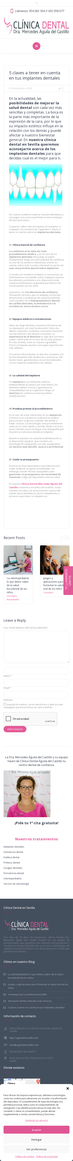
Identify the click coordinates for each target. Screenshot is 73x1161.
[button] (67, 1088)
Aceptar (36, 1130)
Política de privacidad (47, 1156)
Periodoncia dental (14, 873)
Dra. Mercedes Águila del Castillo (30, 757)
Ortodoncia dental (13, 852)
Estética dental (11, 857)
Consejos (12, 595)
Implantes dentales (14, 846)
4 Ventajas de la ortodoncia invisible (27, 994)
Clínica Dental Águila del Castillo (41, 761)
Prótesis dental (12, 862)
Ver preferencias (36, 1149)
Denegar (36, 1139)
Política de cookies (24, 1156)
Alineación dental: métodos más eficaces (30, 1001)
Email (7, 687)
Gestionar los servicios (36, 1120)
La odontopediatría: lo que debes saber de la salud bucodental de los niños (18, 585)
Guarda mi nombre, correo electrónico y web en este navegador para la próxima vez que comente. (33, 706)
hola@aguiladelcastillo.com (24, 1044)
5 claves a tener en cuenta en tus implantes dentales (36, 1007)
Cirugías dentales (13, 867)
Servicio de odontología (16, 883)
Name (8, 675)
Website (8, 699)
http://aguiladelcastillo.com (23, 1037)
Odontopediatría (12, 878)
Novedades (13, 599)
